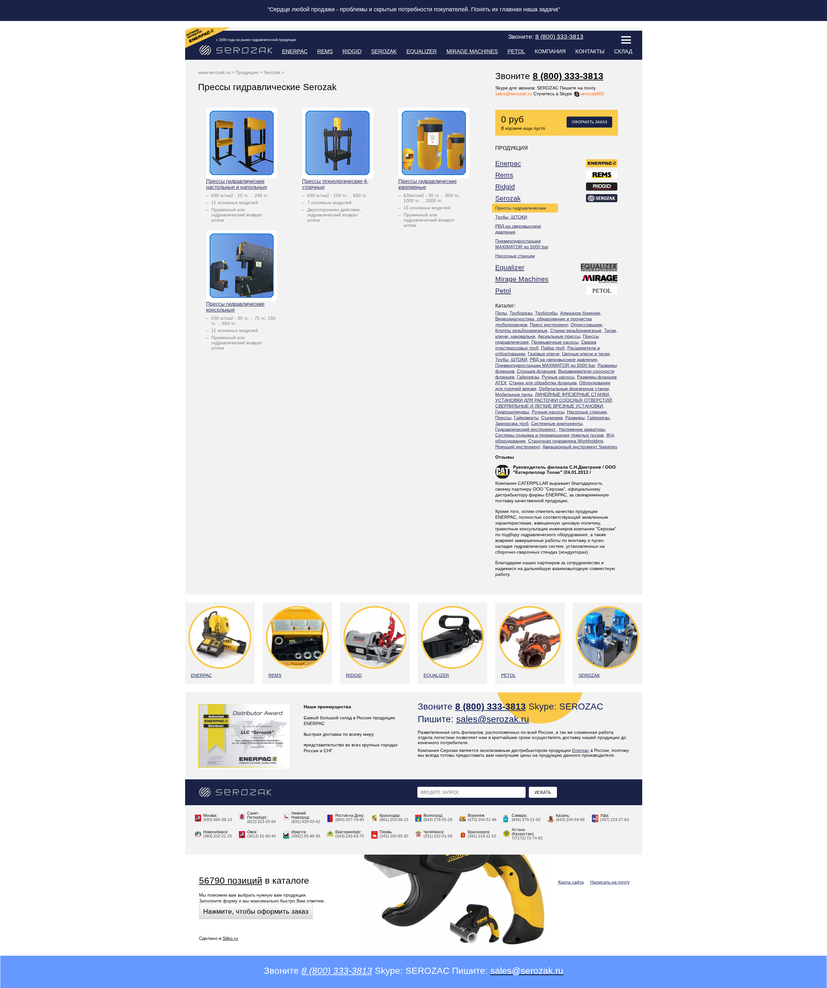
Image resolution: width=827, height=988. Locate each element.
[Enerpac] (602, 164)
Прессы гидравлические (520, 208)
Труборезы (520, 313)
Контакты (589, 51)
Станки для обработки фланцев (543, 382)
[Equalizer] (599, 268)
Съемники (552, 417)
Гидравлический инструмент (526, 429)
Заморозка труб (512, 423)
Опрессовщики (586, 324)
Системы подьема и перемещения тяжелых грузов (549, 435)
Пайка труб (553, 347)
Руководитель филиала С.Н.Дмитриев (557, 467)
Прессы (503, 417)
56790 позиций (230, 881)
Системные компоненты (556, 423)
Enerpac (295, 51)
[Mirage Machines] (600, 280)
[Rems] (602, 176)
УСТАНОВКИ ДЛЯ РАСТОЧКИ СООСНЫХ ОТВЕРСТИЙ (553, 400)
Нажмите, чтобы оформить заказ (256, 911)
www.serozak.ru (214, 72)
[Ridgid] (602, 187)
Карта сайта (571, 882)
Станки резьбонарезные (576, 330)
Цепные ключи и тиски (586, 353)
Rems (325, 51)
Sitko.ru (230, 938)
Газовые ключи (544, 353)
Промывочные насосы (555, 342)
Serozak (384, 51)
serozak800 (592, 93)
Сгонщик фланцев (536, 371)
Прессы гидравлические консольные (235, 307)
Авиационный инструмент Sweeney (579, 446)
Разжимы (575, 417)
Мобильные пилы (513, 394)
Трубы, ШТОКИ (511, 217)
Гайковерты (526, 417)
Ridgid (351, 51)
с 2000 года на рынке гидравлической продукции (256, 40)
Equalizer (421, 51)
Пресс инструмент (549, 324)
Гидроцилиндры (512, 411)
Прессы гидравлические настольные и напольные (236, 184)
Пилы (501, 313)
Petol (516, 51)
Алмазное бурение (580, 313)
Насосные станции (515, 255)
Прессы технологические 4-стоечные (335, 184)
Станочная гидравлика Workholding (565, 440)
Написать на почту (610, 882)
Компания (550, 51)
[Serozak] (602, 199)
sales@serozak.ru (513, 93)
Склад (623, 51)
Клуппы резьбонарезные (521, 330)
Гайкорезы (528, 377)
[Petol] (602, 291)
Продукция (247, 72)
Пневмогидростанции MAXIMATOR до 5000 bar (522, 243)
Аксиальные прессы (559, 336)
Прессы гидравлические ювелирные (427, 184)
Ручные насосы (558, 377)
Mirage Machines (472, 51)
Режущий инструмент (517, 446)
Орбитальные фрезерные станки (574, 388)
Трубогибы (546, 313)
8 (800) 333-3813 (568, 76)
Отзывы (504, 457)
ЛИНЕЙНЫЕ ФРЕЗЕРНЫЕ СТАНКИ (572, 394)
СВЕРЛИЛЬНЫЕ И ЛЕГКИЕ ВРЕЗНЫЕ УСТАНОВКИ (549, 406)
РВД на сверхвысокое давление (518, 229)
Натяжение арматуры (582, 429)
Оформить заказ (589, 122)
